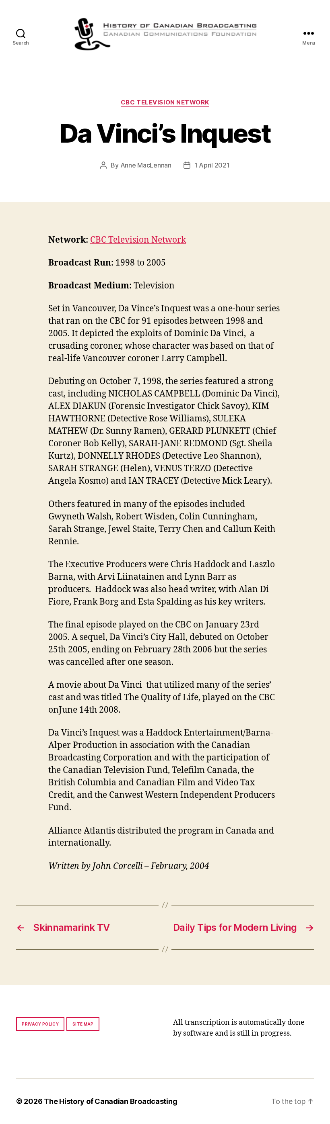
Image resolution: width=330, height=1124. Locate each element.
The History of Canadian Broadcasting (110, 1101)
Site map (83, 1024)
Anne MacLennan (145, 165)
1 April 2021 (212, 165)
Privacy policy (40, 1024)
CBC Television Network (165, 102)
